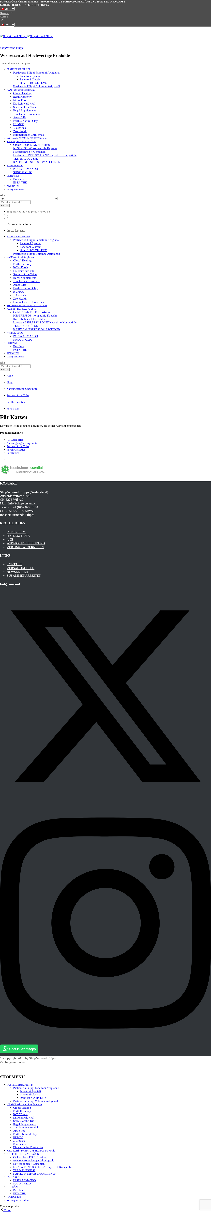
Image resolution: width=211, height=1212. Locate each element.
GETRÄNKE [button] (13, 176)
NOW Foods (20, 100)
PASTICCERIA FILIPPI (20, 1084)
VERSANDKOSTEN (20, 568)
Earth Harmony (22, 96)
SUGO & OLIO (22, 172)
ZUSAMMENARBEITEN (24, 575)
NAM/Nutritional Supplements (24, 1104)
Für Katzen (13, 452)
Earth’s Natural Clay (25, 120)
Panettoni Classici (30, 79)
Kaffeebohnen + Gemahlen (29, 151)
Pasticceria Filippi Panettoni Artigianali (36, 1088)
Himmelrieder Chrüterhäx (28, 134)
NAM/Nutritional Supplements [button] (21, 90)
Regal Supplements (24, 110)
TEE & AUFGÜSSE (25, 158)
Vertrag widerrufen (15, 189)
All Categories (15, 439)
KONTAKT (14, 564)
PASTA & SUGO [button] (15, 165)
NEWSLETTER (17, 572)
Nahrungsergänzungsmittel (22, 443)
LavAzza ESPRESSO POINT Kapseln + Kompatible (44, 155)
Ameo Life (19, 117)
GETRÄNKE (14, 1186)
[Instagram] (105, 1042)
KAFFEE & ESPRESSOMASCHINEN (36, 162)
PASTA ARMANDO (25, 168)
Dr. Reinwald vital (24, 103)
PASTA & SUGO (16, 1177)
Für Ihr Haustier (16, 449)
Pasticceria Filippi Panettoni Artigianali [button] (36, 72)
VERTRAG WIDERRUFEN (25, 547)
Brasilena (18, 179)
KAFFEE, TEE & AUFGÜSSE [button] (21, 141)
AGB (10, 539)
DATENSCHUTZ (18, 535)
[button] (105, 16)
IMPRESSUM (16, 532)
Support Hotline (16, 211)
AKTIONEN (13, 186)
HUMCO (18, 124)
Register (20, 230)
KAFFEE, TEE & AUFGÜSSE (23, 1153)
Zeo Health (20, 131)
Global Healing (22, 93)
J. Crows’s (19, 127)
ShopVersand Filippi (12, 47)
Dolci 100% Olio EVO (33, 83)
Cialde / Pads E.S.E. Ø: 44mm (31, 144)
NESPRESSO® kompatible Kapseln (35, 148)
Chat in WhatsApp (22, 1048)
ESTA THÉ (20, 182)
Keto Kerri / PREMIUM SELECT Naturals (27, 138)
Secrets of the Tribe (25, 107)
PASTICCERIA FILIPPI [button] (18, 69)
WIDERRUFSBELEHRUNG (26, 543)
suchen (4, 205)
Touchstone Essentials (26, 114)
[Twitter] (105, 800)
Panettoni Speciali (30, 76)
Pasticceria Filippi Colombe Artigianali (36, 86)
